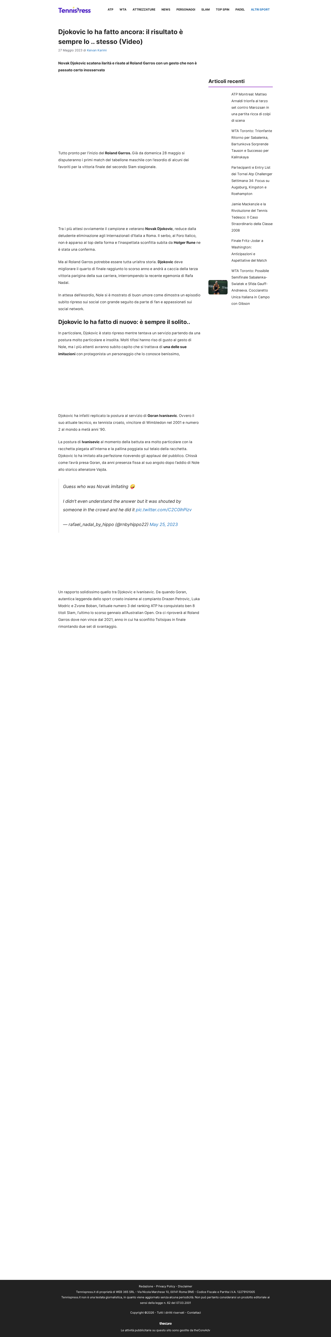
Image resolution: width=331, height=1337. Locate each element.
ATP (110, 9)
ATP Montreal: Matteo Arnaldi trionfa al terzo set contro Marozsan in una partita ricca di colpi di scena (250, 107)
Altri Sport (260, 9)
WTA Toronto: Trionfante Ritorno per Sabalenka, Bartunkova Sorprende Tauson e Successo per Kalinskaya (251, 144)
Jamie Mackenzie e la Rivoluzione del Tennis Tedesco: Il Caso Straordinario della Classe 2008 (252, 217)
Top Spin (222, 9)
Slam (205, 9)
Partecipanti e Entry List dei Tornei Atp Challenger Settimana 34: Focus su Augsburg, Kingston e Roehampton (251, 180)
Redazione (146, 1286)
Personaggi (185, 9)
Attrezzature (144, 9)
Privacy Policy (165, 1286)
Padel (240, 9)
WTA (123, 9)
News (165, 9)
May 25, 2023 (164, 524)
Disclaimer (185, 1286)
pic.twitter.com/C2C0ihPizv (164, 509)
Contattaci (194, 1312)
